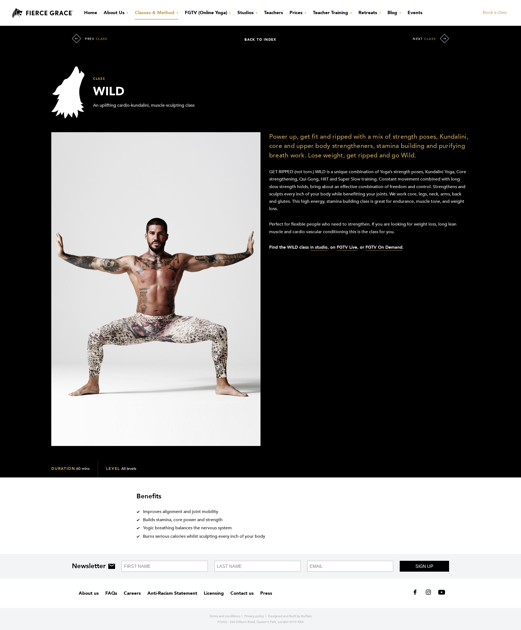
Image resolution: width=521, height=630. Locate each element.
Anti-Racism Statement (172, 593)
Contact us (242, 593)
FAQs (111, 593)
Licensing (214, 593)
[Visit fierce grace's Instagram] (429, 593)
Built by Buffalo (300, 616)
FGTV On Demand (384, 247)
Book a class (495, 12)
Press (266, 593)
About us (89, 593)
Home (90, 13)
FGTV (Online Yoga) (206, 13)
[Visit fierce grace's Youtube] (440, 593)
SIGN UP (424, 566)
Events (415, 13)
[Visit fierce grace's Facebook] (417, 593)
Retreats (368, 13)
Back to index (260, 39)
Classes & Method (155, 13)
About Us (115, 13)
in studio (319, 247)
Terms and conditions (224, 616)
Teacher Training (331, 13)
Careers (132, 593)
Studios (246, 13)
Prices (297, 13)
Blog (393, 13)
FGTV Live (347, 247)
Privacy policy (254, 616)
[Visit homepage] (42, 13)
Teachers (273, 13)
